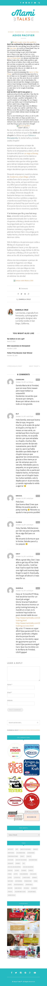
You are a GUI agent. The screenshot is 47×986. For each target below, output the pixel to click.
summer (34, 888)
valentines (32, 891)
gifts (15, 874)
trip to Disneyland (13, 58)
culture (10, 859)
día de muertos (28, 867)
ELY (17, 414)
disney (11, 32)
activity (10, 849)
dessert (10, 863)
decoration (33, 859)
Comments (23, 289)
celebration (21, 852)
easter (10, 870)
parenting (19, 32)
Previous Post (15, 366)
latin (9, 877)
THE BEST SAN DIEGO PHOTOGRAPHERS (29, 730)
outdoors (18, 881)
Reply (37, 379)
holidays (33, 874)
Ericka (19, 496)
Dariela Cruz (25, 299)
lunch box (26, 877)
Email (9, 692)
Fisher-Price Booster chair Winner (19, 353)
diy (24, 863)
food (9, 874)
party (10, 884)
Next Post (34, 366)
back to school (26, 849)
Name (9, 684)
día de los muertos (14, 867)
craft (22, 856)
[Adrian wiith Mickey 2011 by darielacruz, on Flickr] (23, 281)
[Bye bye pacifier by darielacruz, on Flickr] (23, 126)
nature (10, 881)
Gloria (19, 522)
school (26, 888)
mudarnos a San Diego (19, 177)
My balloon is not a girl (15, 339)
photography (18, 884)
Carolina (20, 380)
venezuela (11, 895)
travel (10, 891)
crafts (29, 856)
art (17, 849)
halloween (24, 874)
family (31, 870)
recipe (10, 888)
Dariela (19, 588)
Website (9, 700)
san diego (18, 888)
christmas (31, 852)
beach (35, 849)
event (17, 870)
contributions (13, 856)
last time (13, 48)
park (35, 881)
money (34, 877)
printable (29, 884)
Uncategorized (32, 32)
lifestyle (17, 877)
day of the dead (21, 859)
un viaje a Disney (31, 153)
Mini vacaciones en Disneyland (18, 346)
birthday (11, 852)
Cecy (18, 554)
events (24, 870)
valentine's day (20, 891)
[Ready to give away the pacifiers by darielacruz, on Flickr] (23, 42)
